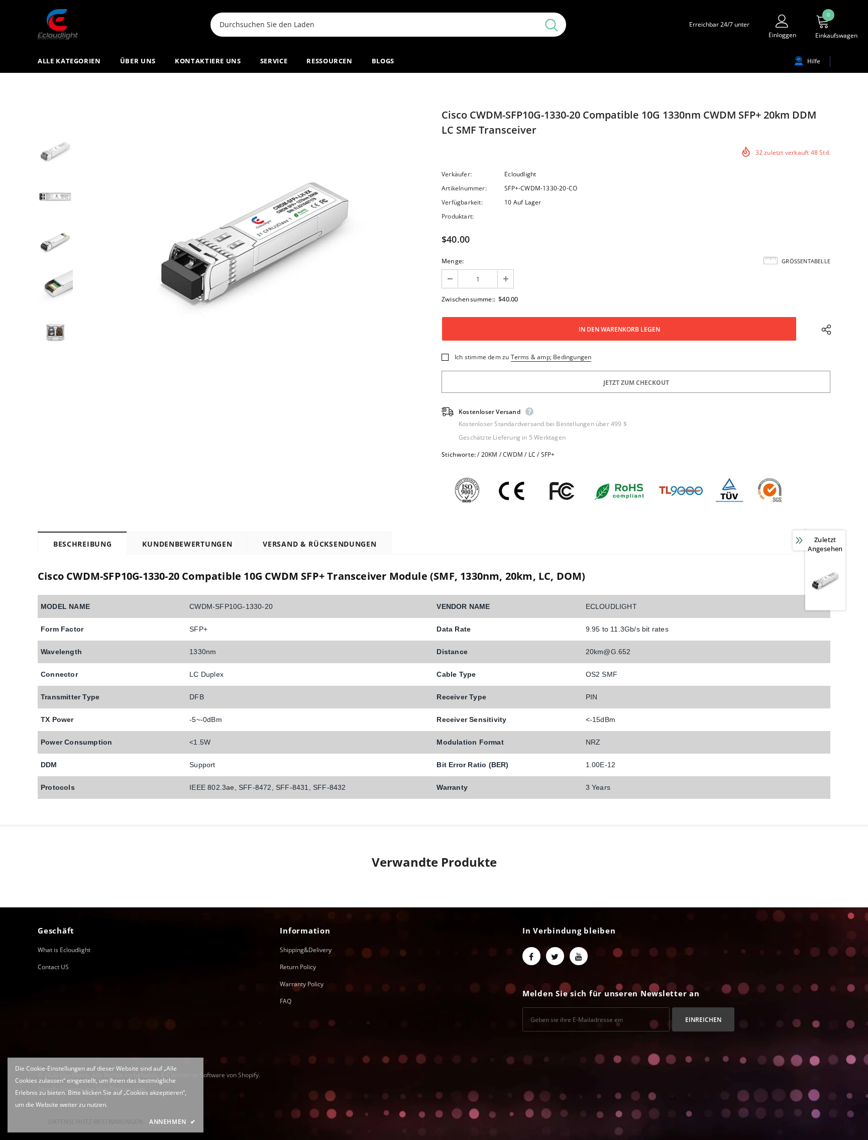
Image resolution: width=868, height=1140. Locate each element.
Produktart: (458, 216)
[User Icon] (782, 21)
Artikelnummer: (464, 188)
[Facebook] (531, 956)
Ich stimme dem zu (482, 357)
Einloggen (782, 35)
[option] (254, 242)
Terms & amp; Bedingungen (551, 357)
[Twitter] (555, 956)
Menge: (453, 261)
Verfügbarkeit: (462, 202)
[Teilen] (823, 329)
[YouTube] (579, 956)
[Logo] (116, 24)
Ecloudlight (520, 174)
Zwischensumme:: (468, 299)
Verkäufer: (457, 174)
